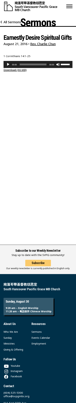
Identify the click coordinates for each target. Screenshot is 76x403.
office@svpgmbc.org (16, 396)
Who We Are (11, 331)
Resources (38, 324)
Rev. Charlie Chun (43, 44)
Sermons (36, 331)
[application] (38, 64)
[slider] (66, 64)
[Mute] (58, 64)
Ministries (9, 343)
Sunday (8, 337)
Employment (38, 343)
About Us (10, 324)
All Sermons (12, 22)
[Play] (8, 64)
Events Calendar (40, 337)
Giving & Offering (13, 349)
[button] (69, 6)
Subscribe (38, 263)
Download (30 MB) (15, 70)
